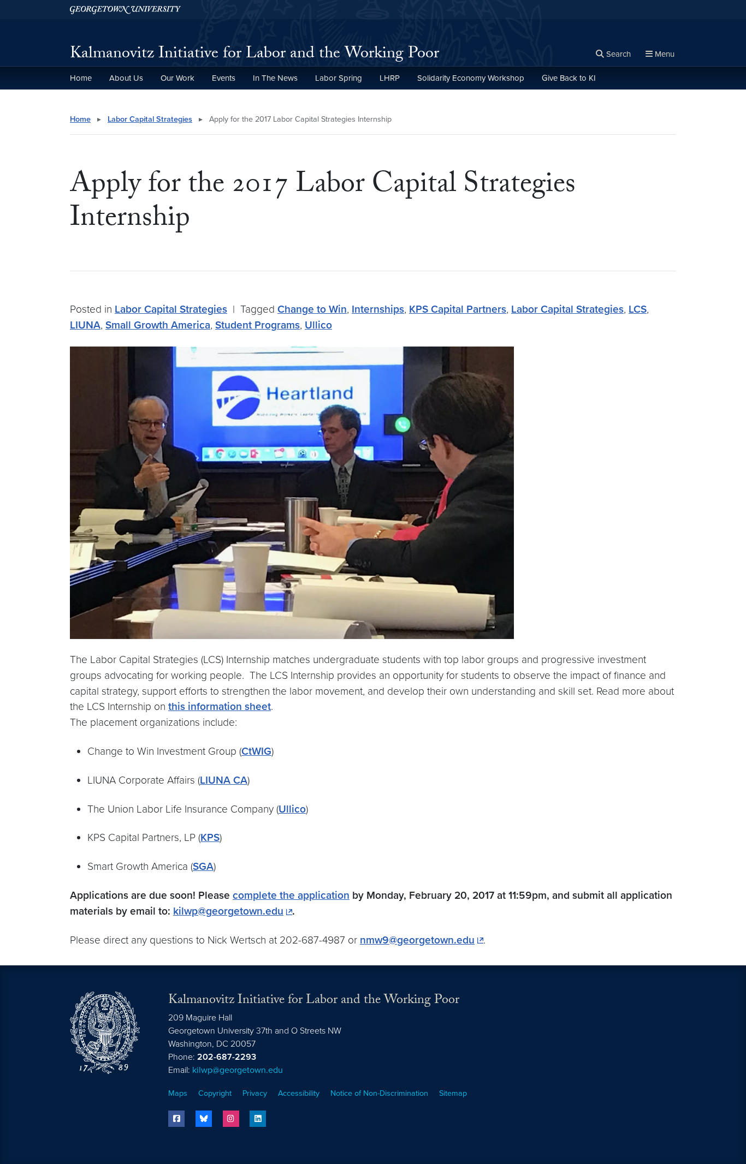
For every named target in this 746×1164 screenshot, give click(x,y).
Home (81, 78)
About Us (126, 78)
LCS (638, 309)
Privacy (254, 1093)
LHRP (390, 78)
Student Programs (257, 325)
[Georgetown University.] (125, 9)
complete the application (291, 895)
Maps (177, 1093)
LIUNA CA (223, 780)
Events (223, 78)
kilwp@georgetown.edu (228, 911)
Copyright (215, 1093)
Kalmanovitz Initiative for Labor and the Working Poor (254, 55)
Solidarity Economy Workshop (470, 78)
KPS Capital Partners (457, 309)
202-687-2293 (226, 1057)
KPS (210, 837)
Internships (378, 309)
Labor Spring (338, 78)
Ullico (318, 325)
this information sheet (219, 706)
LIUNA (85, 325)
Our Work (177, 78)
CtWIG (256, 751)
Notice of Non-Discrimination (379, 1093)
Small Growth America (157, 325)
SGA (203, 866)
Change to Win (312, 309)
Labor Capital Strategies (150, 119)
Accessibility (298, 1093)
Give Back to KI (569, 78)
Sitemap (453, 1093)
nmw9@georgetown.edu (417, 940)
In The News (275, 78)
